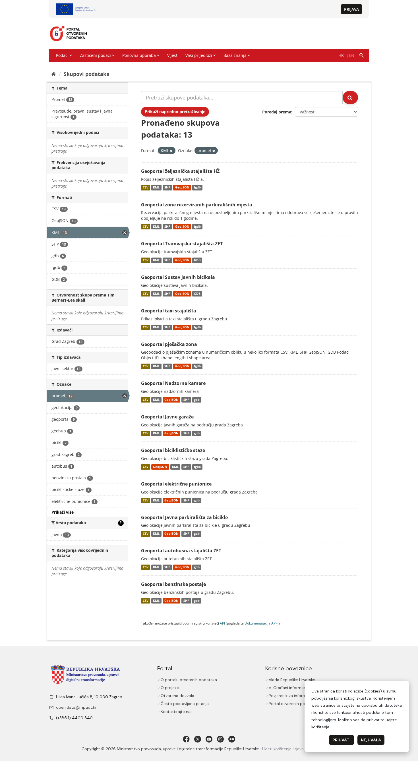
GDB (197, 260)
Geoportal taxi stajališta (168, 311)
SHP (167, 188)
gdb (197, 400)
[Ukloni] (171, 151)
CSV (145, 188)
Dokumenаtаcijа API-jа (262, 623)
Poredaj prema (276, 112)
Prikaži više (62, 512)
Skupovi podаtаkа (86, 73)
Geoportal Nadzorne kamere (173, 383)
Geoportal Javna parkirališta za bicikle (184, 517)
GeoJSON (182, 188)
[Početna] (53, 73)
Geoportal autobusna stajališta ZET (181, 551)
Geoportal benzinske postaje (173, 584)
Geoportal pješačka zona (169, 344)
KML (156, 188)
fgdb (197, 188)
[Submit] (350, 97)
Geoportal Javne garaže (167, 417)
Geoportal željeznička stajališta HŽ (180, 171)
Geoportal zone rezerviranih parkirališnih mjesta (196, 205)
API (222, 623)
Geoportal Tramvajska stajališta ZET (182, 243)
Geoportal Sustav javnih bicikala (178, 277)
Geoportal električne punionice (176, 484)
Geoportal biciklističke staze (173, 450)
